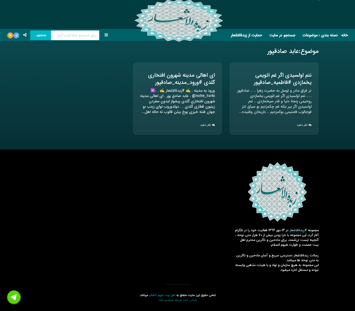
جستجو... (40, 35)
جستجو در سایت (282, 35)
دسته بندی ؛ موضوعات (320, 35)
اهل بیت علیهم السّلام (162, 295)
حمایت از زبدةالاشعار (246, 35)
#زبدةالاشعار (298, 230)
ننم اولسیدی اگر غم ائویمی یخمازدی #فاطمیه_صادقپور (283, 79)
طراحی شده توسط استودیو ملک (177, 300)
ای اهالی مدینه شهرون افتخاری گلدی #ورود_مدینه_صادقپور (181, 79)
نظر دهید (302, 125)
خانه (344, 35)
